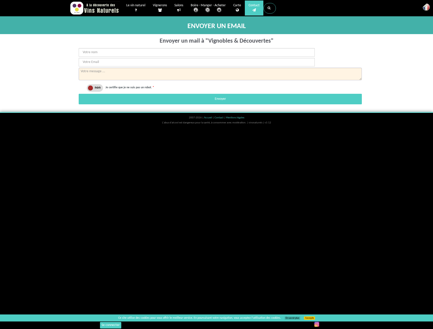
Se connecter (110, 325)
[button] (270, 8)
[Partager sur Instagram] (317, 324)
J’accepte (309, 318)
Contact (254, 5)
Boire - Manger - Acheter (208, 5)
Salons (178, 5)
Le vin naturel (135, 5)
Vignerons (160, 5)
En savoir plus (292, 318)
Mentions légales (235, 117)
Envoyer (220, 99)
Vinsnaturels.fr (95, 8)
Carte (237, 5)
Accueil (208, 117)
